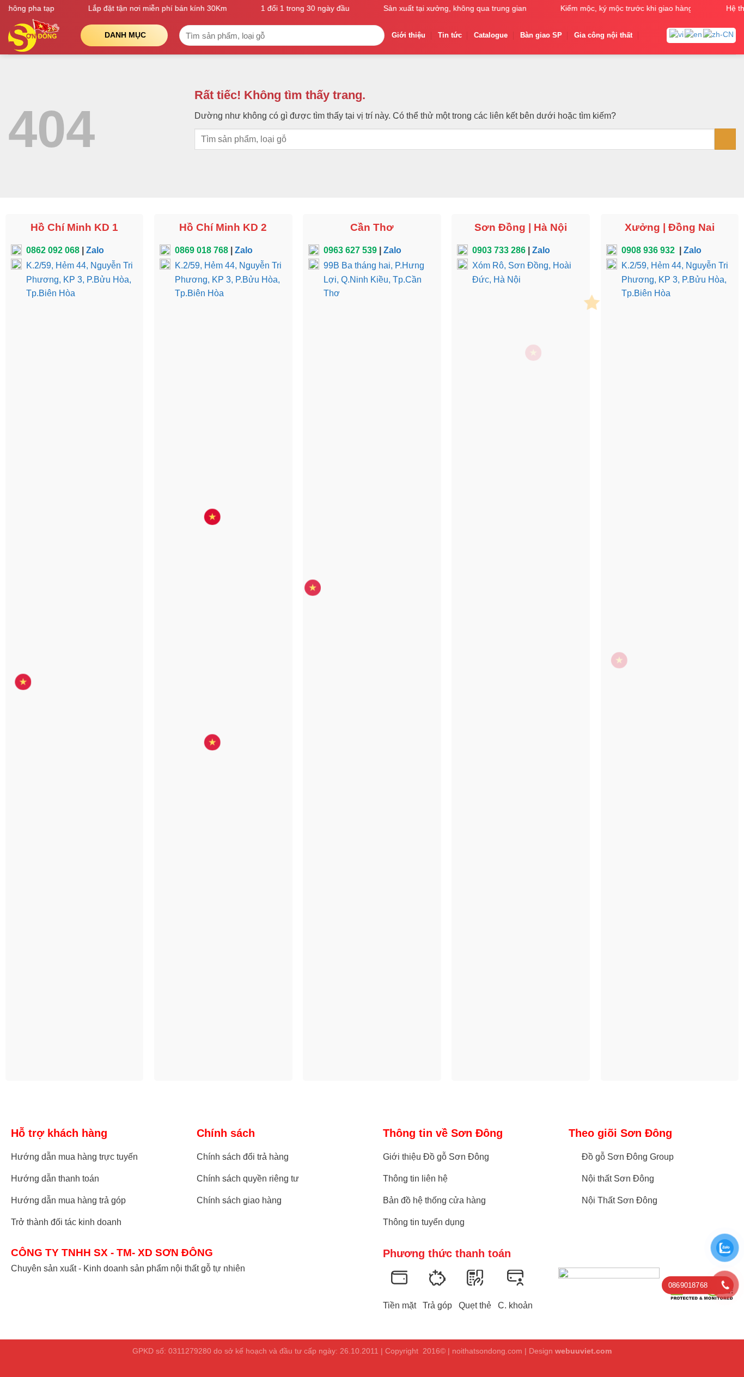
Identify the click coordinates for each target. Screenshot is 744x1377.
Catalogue (491, 35)
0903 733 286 (499, 250)
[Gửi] (374, 35)
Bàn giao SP (541, 35)
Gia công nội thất (603, 35)
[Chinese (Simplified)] (719, 34)
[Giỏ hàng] (649, 35)
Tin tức (450, 35)
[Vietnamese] (677, 34)
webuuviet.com (583, 1351)
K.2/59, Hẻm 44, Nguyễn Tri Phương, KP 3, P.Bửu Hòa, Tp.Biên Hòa (79, 279)
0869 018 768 (201, 250)
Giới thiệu (408, 35)
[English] (694, 34)
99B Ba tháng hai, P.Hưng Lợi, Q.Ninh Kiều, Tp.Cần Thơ (374, 279)
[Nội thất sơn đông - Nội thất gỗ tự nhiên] (36, 35)
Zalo (95, 250)
